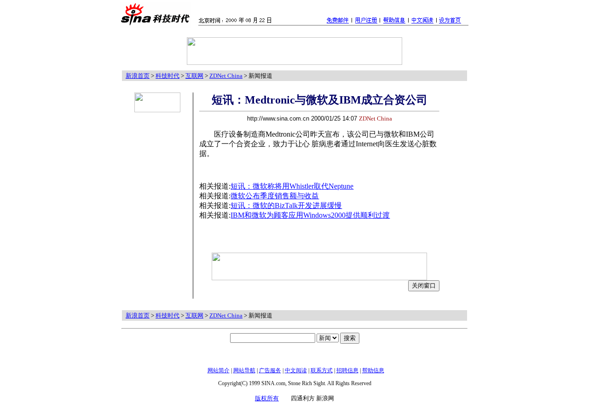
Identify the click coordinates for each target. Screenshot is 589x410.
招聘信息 (347, 370)
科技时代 (167, 75)
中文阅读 (296, 370)
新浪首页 (138, 75)
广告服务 (270, 370)
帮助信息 (373, 370)
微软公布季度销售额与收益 (275, 196)
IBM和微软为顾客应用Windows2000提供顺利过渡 (310, 215)
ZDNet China (226, 75)
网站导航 (244, 370)
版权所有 (267, 398)
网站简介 (219, 370)
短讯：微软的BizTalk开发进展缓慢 (286, 205)
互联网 (194, 75)
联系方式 (322, 370)
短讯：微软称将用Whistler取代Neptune (292, 186)
